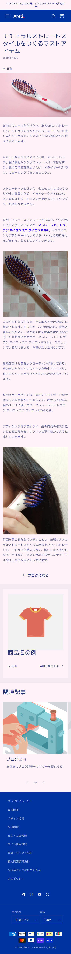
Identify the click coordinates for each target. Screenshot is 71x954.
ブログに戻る (38, 575)
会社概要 (13, 809)
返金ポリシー (16, 878)
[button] (7, 16)
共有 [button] (9, 69)
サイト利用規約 (17, 844)
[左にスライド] (27, 782)
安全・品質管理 (17, 835)
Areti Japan (30, 947)
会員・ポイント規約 (20, 853)
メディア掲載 (16, 818)
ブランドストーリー (20, 801)
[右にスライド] (44, 782)
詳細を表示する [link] (49, 666)
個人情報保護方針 (19, 861)
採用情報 (13, 827)
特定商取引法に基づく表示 (24, 870)
